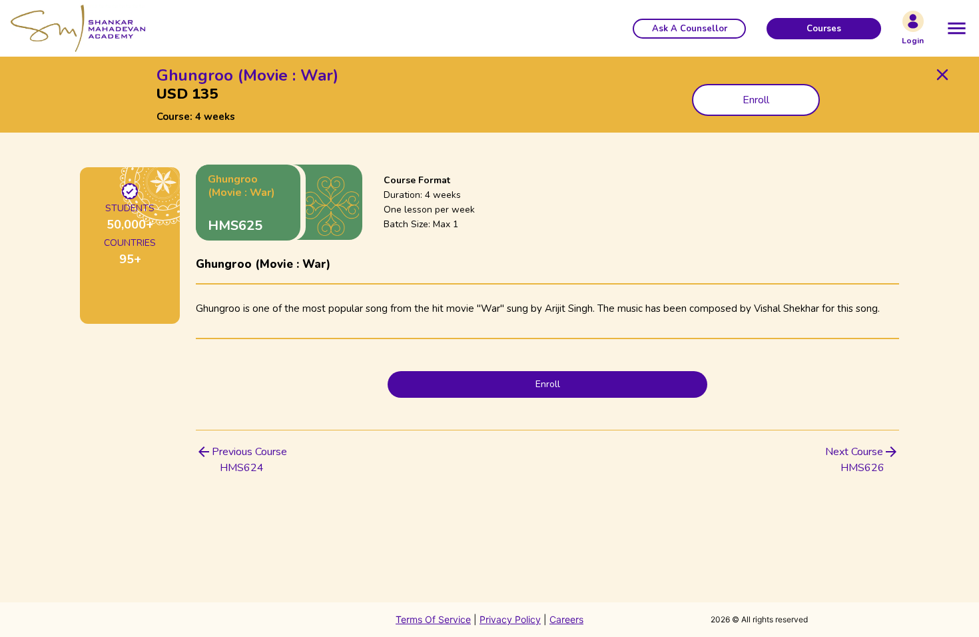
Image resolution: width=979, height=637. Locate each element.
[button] (689, 29)
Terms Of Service (433, 619)
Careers (566, 619)
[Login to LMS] (913, 21)
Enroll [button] (756, 100)
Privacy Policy (510, 619)
